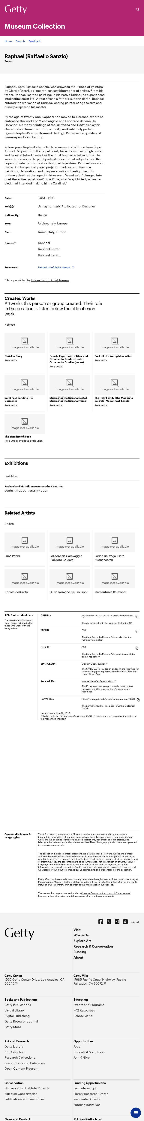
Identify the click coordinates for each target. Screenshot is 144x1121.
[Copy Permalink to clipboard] (138, 699)
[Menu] (135, 1113)
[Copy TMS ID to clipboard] (137, 631)
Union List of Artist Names (50, 280)
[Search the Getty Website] (138, 10)
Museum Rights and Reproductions (72, 881)
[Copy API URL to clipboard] (137, 616)
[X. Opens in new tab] (109, 921)
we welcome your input (50, 869)
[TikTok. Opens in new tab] (125, 921)
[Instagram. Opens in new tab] (117, 921)
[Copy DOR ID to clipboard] (137, 648)
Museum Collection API (120, 623)
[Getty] (15, 10)
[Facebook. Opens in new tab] (100, 921)
